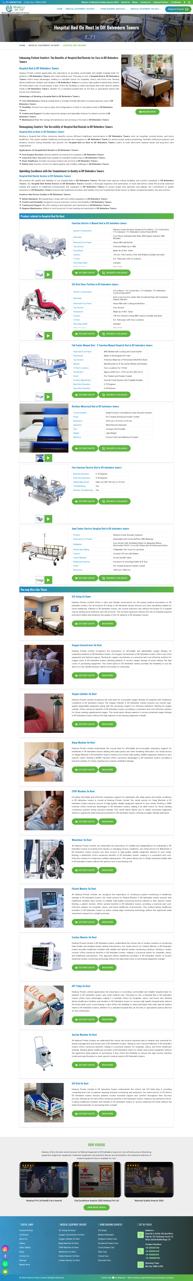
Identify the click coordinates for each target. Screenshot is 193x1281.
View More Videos (97, 1207)
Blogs (135, 2)
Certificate (176, 2)
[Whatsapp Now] (5, 1264)
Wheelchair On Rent (82, 839)
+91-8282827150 (13, 2)
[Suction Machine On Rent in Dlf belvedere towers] (44, 1054)
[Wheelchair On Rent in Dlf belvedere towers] (44, 859)
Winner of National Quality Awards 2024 (100, 2)
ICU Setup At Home (81, 596)
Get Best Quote (86, 272)
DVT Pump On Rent (81, 986)
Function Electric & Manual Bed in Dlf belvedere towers (99, 223)
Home (59, 9)
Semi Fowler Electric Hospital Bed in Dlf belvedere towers (100, 528)
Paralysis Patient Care (107, 1239)
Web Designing (133, 1278)
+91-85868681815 (152, 1257)
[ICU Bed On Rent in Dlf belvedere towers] (44, 1102)
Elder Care (102, 1252)
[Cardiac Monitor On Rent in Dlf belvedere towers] (44, 956)
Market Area (24, 1264)
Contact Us (145, 2)
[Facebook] (184, 2)
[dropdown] (96, 9)
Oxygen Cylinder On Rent (84, 693)
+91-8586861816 (152, 1254)
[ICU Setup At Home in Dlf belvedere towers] (44, 616)
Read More (107, 623)
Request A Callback (116, 272)
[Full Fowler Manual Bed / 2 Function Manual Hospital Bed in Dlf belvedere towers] (44, 366)
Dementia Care (104, 1260)
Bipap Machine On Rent (83, 742)
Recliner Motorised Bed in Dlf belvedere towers (95, 406)
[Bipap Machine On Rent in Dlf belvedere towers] (44, 762)
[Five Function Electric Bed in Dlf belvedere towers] (44, 489)
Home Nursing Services (112, 9)
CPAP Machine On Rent (83, 791)
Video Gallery (25, 1247)
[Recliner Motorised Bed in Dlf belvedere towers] (44, 428)
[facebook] (5, 1256)
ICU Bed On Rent (80, 1083)
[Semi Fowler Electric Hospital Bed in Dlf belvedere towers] (44, 550)
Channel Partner (160, 2)
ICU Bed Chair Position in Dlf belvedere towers (95, 284)
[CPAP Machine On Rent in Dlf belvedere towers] (44, 810)
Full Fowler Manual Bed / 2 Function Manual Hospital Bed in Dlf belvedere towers (112, 345)
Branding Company (165, 1278)
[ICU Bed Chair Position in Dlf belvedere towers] (44, 306)
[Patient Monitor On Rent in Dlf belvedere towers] (44, 908)
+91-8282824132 (152, 1251)
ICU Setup (102, 1230)
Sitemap (22, 1260)
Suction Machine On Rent (84, 1034)
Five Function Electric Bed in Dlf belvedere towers (97, 467)
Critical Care (103, 1256)
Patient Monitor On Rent (84, 888)
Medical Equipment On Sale (145, 9)
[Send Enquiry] (5, 1272)
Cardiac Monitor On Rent (84, 937)
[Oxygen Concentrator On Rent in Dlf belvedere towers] (44, 664)
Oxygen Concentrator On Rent (87, 645)
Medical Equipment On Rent (80, 9)
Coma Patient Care (106, 1247)
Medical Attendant (106, 1235)
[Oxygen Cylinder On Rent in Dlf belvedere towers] (44, 713)
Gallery (22, 1243)
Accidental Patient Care (108, 1243)
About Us (125, 2)
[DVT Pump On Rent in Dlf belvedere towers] (44, 1005)
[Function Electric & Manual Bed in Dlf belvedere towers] (44, 244)
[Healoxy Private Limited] (15, 9)
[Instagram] (189, 2)
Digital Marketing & (149, 1278)
